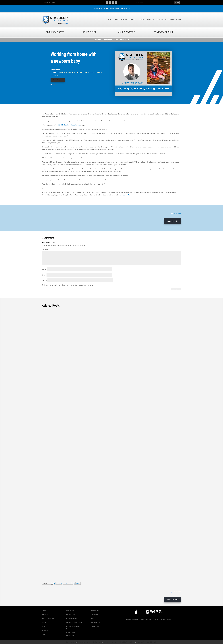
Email (44, 275)
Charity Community (58, 376)
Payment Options (72, 618)
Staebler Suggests (69, 322)
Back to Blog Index (57, 80)
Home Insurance (128, 20)
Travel (84, 403)
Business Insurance (147, 20)
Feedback (94, 618)
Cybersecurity (57, 538)
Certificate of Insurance (74, 622)
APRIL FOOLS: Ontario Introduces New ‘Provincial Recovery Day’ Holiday (74, 480)
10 (66, 583)
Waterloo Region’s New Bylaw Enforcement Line (64, 345)
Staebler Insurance (79, 376)
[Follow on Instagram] (110, 2)
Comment (45, 249)
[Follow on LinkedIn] (116, 2)
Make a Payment (126, 32)
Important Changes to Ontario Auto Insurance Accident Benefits (71, 507)
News (66, 348)
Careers (44, 634)
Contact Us (125, 9)
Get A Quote (70, 611)
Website (44, 280)
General (63, 73)
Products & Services (48, 618)
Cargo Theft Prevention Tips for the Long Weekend (65, 399)
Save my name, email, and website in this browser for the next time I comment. (68, 285)
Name (44, 269)
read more (175, 330)
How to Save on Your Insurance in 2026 (60, 561)
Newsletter (114, 9)
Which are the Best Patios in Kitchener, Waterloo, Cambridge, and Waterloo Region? (79, 318)
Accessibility (95, 611)
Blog (106, 9)
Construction (67, 457)
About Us (96, 9)
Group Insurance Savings (170, 20)
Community (54, 322)
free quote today (125, 195)
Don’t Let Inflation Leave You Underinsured (61, 453)
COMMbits (153, 642)
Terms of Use (95, 626)
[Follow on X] (113, 2)
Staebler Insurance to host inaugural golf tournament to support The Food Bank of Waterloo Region (86, 372)
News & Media (65, 484)
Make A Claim (70, 614)
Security (67, 403)
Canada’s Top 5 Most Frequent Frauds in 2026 (63, 534)
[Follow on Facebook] (107, 2)
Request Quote (2, 632)
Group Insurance (66, 565)
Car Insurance (113, 20)
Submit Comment (176, 289)
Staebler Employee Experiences (81, 73)
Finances (63, 430)
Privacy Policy (95, 622)
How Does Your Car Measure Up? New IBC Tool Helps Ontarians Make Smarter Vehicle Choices (84, 426)
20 (69, 583)
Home (44, 611)
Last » (78, 583)
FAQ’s (44, 622)
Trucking (89, 403)
